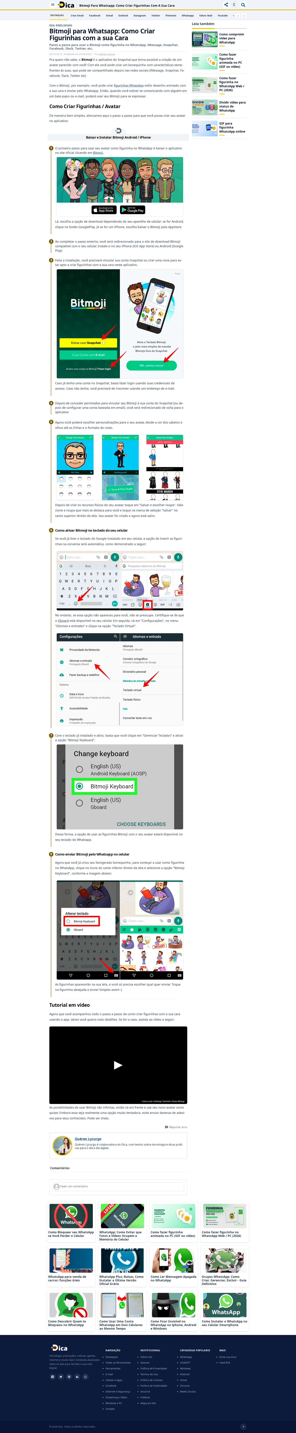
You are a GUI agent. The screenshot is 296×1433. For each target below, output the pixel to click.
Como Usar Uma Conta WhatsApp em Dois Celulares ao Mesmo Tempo (121, 1325)
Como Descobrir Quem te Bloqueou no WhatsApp (67, 1323)
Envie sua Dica (227, 1357)
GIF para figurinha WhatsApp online (232, 127)
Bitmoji (98, 153)
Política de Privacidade (153, 1368)
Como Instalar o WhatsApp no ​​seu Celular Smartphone (224, 1323)
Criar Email (77, 15)
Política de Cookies (151, 1380)
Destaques (112, 1357)
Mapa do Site (148, 1403)
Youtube (223, 15)
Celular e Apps (114, 1380)
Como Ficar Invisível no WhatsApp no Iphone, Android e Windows (173, 1325)
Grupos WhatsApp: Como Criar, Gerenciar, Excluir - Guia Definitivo (224, 1280)
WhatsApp (186, 1357)
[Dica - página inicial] (59, 1349)
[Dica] (66, 5)
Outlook (123, 15)
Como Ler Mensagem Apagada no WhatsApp (173, 1278)
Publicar (145, 1397)
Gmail (109, 15)
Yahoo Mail (205, 15)
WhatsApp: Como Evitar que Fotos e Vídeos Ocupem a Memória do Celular (120, 1235)
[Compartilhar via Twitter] (61, 1376)
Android (184, 1374)
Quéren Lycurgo (106, 54)
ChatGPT (185, 1362)
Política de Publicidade (153, 1385)
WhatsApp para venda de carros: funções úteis (67, 1278)
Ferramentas (113, 1368)
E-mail (109, 1374)
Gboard (63, 621)
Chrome (184, 1385)
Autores (145, 1362)
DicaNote (111, 1385)
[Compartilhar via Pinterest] (69, 1376)
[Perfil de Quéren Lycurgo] (62, 1146)
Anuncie (145, 1391)
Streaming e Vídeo (116, 1397)
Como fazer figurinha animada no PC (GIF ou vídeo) (230, 60)
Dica (52, 25)
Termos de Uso (149, 1374)
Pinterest (170, 15)
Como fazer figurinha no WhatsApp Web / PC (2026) (231, 84)
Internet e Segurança (118, 1391)
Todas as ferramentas (118, 1362)
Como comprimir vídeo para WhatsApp (231, 38)
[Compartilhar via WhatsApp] (85, 1376)
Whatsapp (188, 15)
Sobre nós (146, 1357)
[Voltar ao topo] (243, 1426)
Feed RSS (224, 1362)
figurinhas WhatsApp (129, 85)
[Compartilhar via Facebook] (52, 1376)
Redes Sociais (64, 25)
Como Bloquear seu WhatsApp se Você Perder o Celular (71, 1234)
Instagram (140, 15)
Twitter (155, 15)
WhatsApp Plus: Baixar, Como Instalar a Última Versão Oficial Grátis (121, 1280)
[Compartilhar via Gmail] (77, 1376)
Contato (110, 1408)
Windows (185, 1368)
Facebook (95, 15)
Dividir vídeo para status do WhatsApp (232, 106)
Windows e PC (114, 1403)
